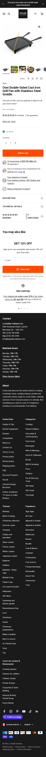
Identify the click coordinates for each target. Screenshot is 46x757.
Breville (28, 544)
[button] (9, 115)
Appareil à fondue (33, 521)
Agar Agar (30, 511)
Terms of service (34, 747)
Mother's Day (8, 577)
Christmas (7, 617)
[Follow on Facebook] (4, 711)
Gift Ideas (30, 486)
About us (6, 443)
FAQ (4, 470)
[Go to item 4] (30, 70)
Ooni (4, 83)
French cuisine (9, 547)
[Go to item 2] (14, 70)
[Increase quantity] (15, 143)
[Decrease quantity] (6, 143)
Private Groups (9, 683)
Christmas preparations (8, 628)
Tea (4, 653)
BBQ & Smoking (32, 464)
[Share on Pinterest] (37, 78)
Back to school (9, 639)
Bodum (29, 539)
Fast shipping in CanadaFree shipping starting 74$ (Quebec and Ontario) (23, 180)
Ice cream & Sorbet (11, 587)
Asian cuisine (8, 542)
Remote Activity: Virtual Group (9, 697)
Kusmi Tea (30, 576)
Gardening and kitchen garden (9, 602)
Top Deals (30, 495)
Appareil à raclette (33, 525)
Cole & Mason (31, 548)
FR (35, 14)
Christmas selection (11, 521)
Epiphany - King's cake (10, 571)
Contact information (24, 749)
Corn (5, 613)
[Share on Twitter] (32, 78)
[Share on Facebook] (28, 78)
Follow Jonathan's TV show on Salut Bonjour (10, 495)
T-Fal (28, 585)
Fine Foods (30, 441)
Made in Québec (9, 634)
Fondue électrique (33, 567)
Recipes (6, 433)
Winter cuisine (8, 551)
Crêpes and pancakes (7, 536)
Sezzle (5, 480)
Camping (6, 530)
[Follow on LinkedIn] (37, 711)
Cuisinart (29, 553)
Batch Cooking (9, 516)
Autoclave (30, 530)
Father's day (8, 582)
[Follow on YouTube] (24, 711)
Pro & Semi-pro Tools (32, 479)
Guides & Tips (8, 424)
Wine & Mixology (32, 450)
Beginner (6, 560)
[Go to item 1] (6, 70)
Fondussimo (31, 557)
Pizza (28, 469)
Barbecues (30, 534)
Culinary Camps (9, 678)
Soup (5, 648)
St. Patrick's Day (9, 643)
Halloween (7, 591)
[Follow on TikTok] (30, 711)
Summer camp (9, 525)
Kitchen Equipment (10, 429)
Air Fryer (29, 516)
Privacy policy (8, 457)
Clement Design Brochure (9, 486)
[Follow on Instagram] (11, 711)
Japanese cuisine (10, 556)
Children (29, 473)
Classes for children (11, 674)
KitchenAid (30, 571)
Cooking (29, 424)
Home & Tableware (34, 455)
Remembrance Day (10, 608)
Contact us (7, 447)
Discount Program (10, 475)
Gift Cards (30, 490)
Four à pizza (31, 562)
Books (28, 460)
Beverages (30, 446)
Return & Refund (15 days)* (18, 189)
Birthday (6, 511)
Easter (5, 622)
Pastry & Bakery (32, 429)
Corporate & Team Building (10, 689)
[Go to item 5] (38, 70)
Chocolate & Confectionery (32, 435)
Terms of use (8, 452)
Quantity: (6, 138)
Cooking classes (9, 669)
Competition (8, 438)
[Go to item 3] (22, 70)
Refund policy (8, 461)
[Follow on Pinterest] (17, 711)
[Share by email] (41, 78)
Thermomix (30, 580)
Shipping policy (9, 466)
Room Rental (8, 703)
